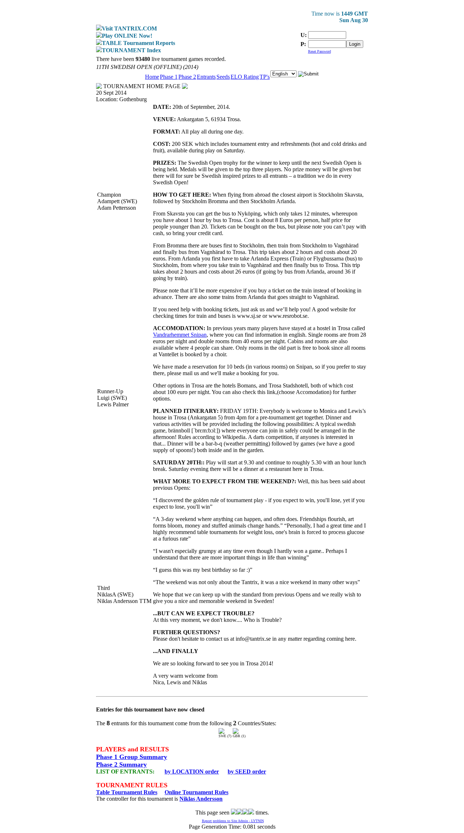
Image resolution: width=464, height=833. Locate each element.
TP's (265, 77)
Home (152, 77)
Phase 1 (169, 77)
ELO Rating (245, 77)
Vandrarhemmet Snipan (180, 335)
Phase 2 (187, 77)
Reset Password (319, 51)
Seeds (223, 77)
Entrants (206, 77)
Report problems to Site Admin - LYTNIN (233, 821)
